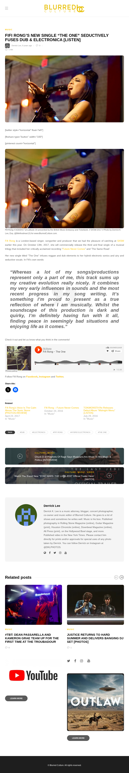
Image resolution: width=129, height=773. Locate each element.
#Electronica (38, 432)
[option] (33, 616)
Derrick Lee (16, 46)
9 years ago (27, 46)
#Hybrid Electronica (80, 432)
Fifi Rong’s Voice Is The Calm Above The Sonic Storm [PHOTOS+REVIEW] (20, 410)
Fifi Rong (10, 241)
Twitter (59, 376)
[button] (64, 188)
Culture (40, 453)
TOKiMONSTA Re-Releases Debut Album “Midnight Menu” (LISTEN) (99, 410)
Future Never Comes (74, 249)
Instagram (44, 376)
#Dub (22, 432)
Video (90, 472)
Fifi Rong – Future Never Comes (61, 407)
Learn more (16, 698)
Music (9, 30)
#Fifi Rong (58, 432)
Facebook (32, 376)
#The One (102, 432)
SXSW (120, 241)
